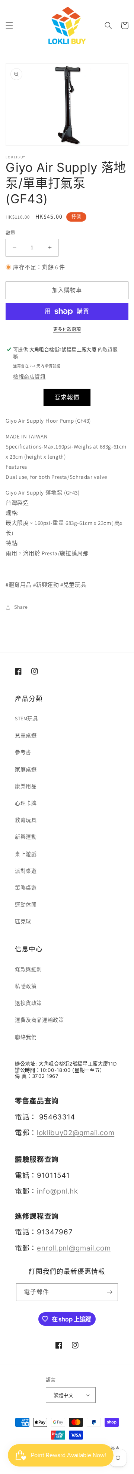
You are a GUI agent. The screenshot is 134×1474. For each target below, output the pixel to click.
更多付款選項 (67, 329)
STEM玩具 (26, 718)
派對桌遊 (25, 870)
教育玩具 (25, 820)
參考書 (23, 752)
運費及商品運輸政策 (39, 1019)
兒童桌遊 (25, 735)
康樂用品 (25, 786)
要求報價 (67, 397)
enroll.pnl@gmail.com (74, 1248)
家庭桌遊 (25, 769)
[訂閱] (109, 1292)
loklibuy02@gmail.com (75, 1132)
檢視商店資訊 (29, 376)
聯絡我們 (25, 1037)
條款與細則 (28, 969)
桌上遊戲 (25, 854)
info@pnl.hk (57, 1191)
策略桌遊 (25, 887)
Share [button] (21, 607)
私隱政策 (25, 986)
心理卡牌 (25, 803)
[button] (9, 25)
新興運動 (25, 836)
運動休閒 (25, 904)
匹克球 (23, 921)
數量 (11, 233)
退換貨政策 (28, 1003)
